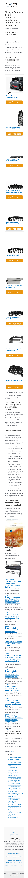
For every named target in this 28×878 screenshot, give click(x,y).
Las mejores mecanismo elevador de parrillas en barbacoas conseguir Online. (13, 583)
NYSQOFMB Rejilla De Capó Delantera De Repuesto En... (14, 191)
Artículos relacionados (13, 772)
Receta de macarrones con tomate (14, 862)
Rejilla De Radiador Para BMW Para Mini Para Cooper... (12, 159)
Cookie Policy (14, 830)
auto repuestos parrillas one (14, 757)
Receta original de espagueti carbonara (14, 865)
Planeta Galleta (14, 875)
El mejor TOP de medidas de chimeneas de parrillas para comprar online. (14, 719)
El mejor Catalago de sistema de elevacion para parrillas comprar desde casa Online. (13, 658)
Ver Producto (14, 102)
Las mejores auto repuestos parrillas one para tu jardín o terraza (14, 764)
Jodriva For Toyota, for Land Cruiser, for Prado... (14, 286)
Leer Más (7, 595)
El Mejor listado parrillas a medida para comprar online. (14, 630)
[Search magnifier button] (11, 531)
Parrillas (12, 751)
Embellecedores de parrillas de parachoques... (14, 349)
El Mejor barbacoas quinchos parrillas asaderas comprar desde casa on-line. (12, 600)
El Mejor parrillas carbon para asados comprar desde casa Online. (13, 703)
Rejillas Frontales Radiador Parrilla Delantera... (13, 318)
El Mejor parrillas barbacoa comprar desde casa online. (12, 616)
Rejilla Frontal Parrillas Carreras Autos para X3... (13, 223)
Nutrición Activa (14, 834)
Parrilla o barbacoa (12, 767)
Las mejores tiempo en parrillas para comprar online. (13, 643)
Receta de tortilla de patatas (14, 860)
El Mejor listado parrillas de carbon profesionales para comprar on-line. (12, 674)
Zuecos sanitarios (14, 835)
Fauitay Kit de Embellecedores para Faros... (12, 96)
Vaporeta (14, 832)
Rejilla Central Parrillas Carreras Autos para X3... (13, 254)
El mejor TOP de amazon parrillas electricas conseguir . (13, 688)
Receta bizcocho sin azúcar (14, 853)
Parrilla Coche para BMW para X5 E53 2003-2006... (13, 128)
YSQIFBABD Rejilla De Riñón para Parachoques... (14, 381)
